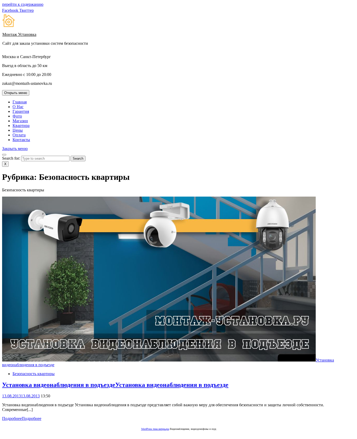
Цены (18, 130)
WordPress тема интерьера (155, 428)
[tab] (15, 93)
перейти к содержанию (22, 4)
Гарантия (21, 111)
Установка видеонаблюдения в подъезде (115, 384)
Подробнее (21, 418)
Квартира (21, 125)
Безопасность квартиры (34, 373)
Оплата (19, 135)
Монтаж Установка (19, 34)
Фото (17, 116)
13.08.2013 (21, 396)
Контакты (21, 139)
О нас (18, 106)
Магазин (20, 121)
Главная (20, 102)
